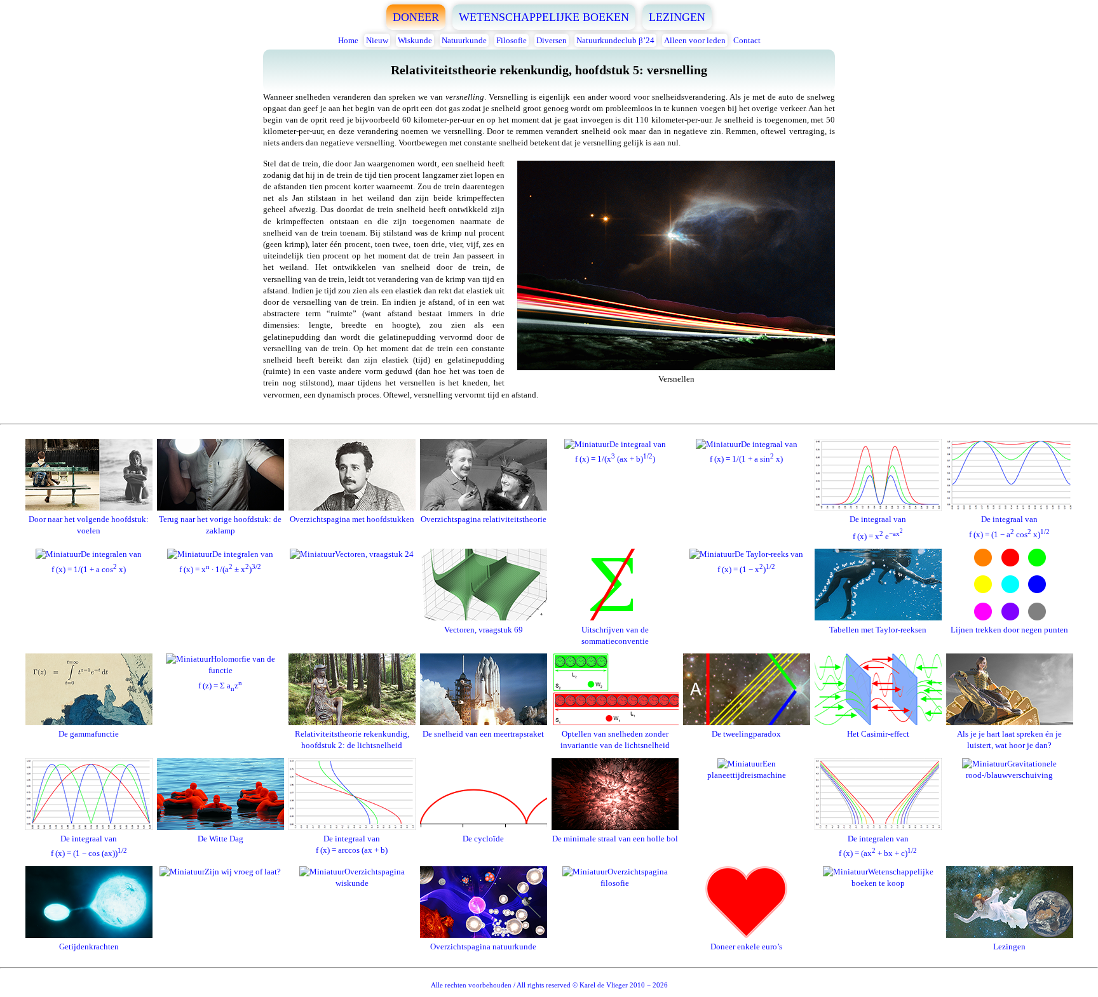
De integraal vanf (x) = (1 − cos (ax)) (89, 846)
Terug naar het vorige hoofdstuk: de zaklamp (220, 524)
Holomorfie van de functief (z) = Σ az (236, 672)
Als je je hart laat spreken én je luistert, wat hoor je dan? (1009, 739)
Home (348, 40)
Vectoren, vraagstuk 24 (374, 554)
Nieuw (377, 40)
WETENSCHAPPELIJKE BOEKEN (544, 17)
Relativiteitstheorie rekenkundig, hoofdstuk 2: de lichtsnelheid (352, 739)
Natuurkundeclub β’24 (615, 40)
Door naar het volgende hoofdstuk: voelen (89, 524)
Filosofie (511, 40)
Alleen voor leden (695, 40)
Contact (747, 40)
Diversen (551, 40)
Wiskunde (415, 40)
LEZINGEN (677, 17)
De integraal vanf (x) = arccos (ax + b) (352, 844)
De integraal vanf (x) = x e (878, 527)
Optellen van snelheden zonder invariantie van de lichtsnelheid (615, 739)
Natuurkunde (464, 40)
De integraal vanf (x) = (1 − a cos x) (1009, 526)
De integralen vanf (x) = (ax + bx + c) (878, 846)
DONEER (416, 17)
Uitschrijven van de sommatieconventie (615, 635)
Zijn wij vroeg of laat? (243, 871)
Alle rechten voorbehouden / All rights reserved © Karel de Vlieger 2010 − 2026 (549, 985)
